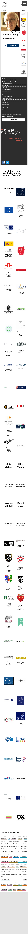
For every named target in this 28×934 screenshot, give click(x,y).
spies (21, 882)
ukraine (15, 887)
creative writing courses (6, 849)
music (2, 869)
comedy (11, 846)
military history (23, 866)
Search (24, 10)
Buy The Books (13, 46)
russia (19, 874)
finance (25, 854)
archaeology (4, 838)
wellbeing (10, 889)
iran (26, 859)
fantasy (7, 854)
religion (8, 874)
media (8, 866)
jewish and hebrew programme (8, 864)
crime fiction (24, 849)
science (3, 877)
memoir (17, 866)
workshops (19, 889)
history (21, 859)
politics (19, 871)
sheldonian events (5, 879)
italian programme (23, 861)
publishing (24, 871)
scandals (25, 874)
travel (9, 887)
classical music (16, 843)
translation (3, 887)
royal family (14, 874)
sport (25, 882)
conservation (20, 846)
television (15, 884)
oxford (17, 869)
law (21, 864)
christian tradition (5, 843)
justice (17, 864)
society (25, 879)
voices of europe (23, 887)
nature (13, 869)
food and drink (4, 856)
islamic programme (13, 861)
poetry (15, 871)
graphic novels (23, 856)
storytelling (3, 884)
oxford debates (23, 869)
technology (9, 884)
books (25, 838)
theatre (20, 884)
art (9, 838)
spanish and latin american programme (10, 882)
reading (3, 874)
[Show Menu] (24, 3)
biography (20, 838)
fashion (12, 854)
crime (16, 849)
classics (25, 843)
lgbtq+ (25, 864)
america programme (22, 836)
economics (16, 851)
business (3, 841)
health (2, 859)
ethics (2, 854)
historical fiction (14, 859)
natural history (8, 869)
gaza (11, 856)
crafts (25, 846)
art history (14, 838)
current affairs (4, 851)
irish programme (4, 861)
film (21, 854)
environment (24, 851)
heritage (8, 859)
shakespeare (24, 877)
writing (24, 889)
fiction (16, 854)
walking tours (4, 889)
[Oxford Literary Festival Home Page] (4, 4)
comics (15, 846)
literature (3, 866)
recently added (4, 836)
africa (13, 836)
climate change (4, 846)
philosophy (10, 871)
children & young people (14, 841)
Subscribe (13, 119)
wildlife (14, 889)
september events (13, 877)
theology (25, 884)
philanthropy (4, 871)
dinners (11, 851)
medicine (13, 866)
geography (16, 856)
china (25, 841)
